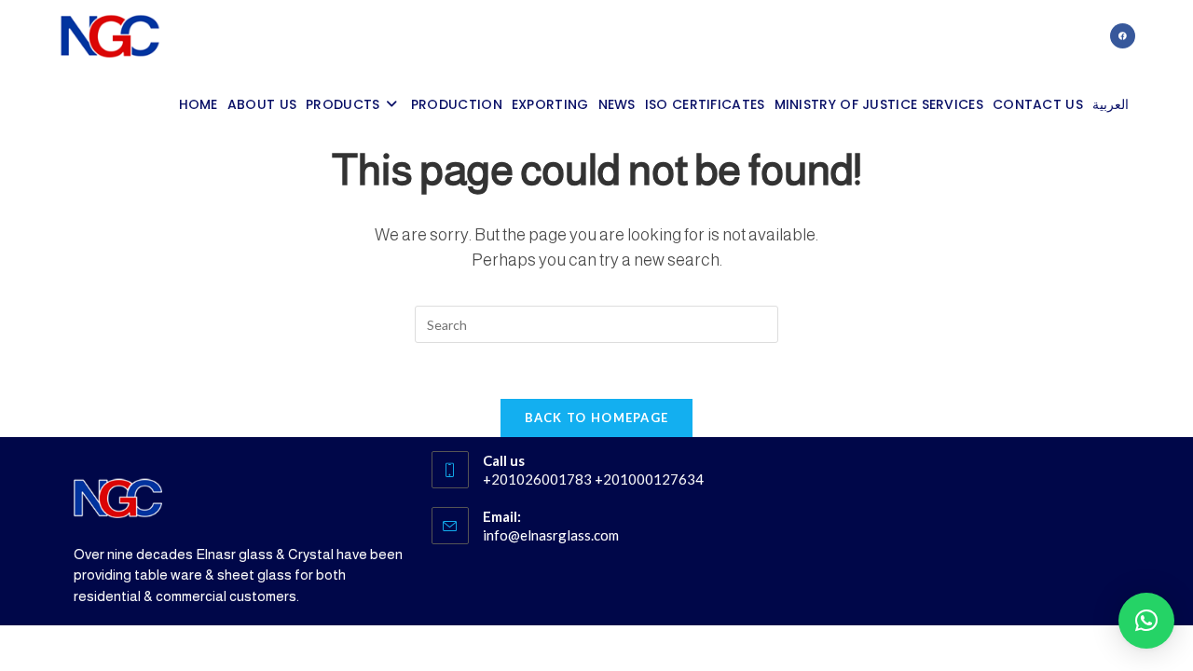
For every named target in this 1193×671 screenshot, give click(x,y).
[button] (1146, 621)
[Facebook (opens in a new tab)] (1122, 35)
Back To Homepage (597, 417)
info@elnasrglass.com (551, 535)
